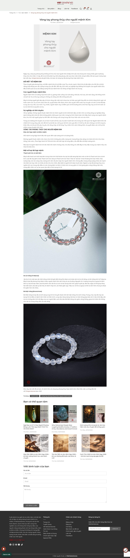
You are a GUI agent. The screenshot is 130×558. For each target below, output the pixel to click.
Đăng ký (68, 524)
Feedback (74, 8)
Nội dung (26, 486)
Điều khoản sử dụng (50, 533)
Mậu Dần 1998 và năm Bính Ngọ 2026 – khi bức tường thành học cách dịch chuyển (36, 456)
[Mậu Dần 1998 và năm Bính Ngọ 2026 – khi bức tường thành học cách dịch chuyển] (36, 443)
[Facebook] (10, 544)
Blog (59, 8)
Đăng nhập (69, 522)
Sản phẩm (51, 8)
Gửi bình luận (31, 505)
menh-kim (34, 396)
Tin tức (45, 531)
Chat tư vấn (6, 554)
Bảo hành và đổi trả (72, 529)
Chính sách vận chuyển (73, 531)
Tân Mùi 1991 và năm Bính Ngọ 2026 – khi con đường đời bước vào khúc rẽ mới (64, 456)
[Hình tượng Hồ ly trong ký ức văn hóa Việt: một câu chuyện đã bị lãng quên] (93, 414)
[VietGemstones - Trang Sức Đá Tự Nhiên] (65, 3)
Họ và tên (26, 470)
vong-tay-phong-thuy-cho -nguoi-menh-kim (56, 396)
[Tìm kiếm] (81, 8)
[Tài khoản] (91, 8)
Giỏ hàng (69, 526)
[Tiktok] (22, 544)
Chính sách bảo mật (49, 535)
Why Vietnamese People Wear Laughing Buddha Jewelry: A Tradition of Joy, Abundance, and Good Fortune (64, 427)
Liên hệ (66, 8)
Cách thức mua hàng (50, 529)
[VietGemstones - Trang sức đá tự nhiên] (16, 540)
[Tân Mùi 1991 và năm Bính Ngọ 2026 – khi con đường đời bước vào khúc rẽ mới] (65, 443)
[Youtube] (19, 544)
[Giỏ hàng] (87, 8)
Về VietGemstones (49, 526)
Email (25, 478)
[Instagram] (13, 544)
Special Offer (47, 538)
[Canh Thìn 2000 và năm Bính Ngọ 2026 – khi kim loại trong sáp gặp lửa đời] (93, 443)
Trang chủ (40, 8)
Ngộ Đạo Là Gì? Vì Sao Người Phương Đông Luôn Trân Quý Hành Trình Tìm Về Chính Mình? (36, 427)
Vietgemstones (36, 78)
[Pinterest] (16, 544)
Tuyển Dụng (47, 524)
